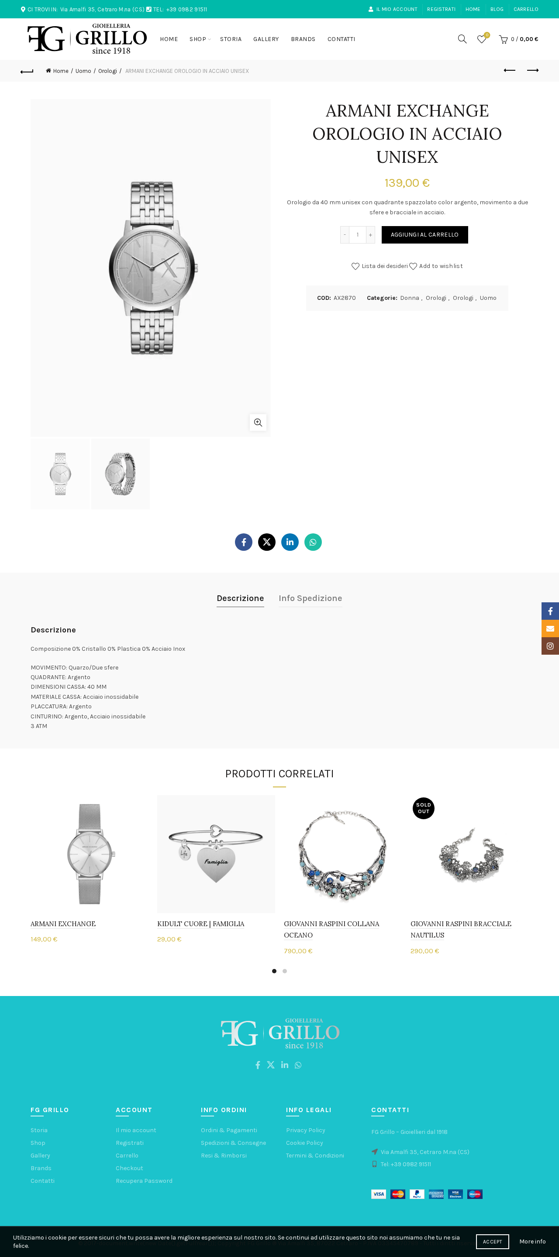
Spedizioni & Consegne (233, 1143)
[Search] (462, 38)
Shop (198, 39)
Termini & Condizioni (315, 1155)
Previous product (510, 70)
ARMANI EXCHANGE (63, 924)
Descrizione (240, 598)
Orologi (107, 71)
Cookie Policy (304, 1143)
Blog (497, 9)
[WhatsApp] (313, 542)
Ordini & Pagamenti (229, 1130)
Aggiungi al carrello (425, 234)
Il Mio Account (397, 9)
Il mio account (136, 1130)
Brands (303, 39)
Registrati (441, 9)
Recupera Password (144, 1181)
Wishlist (487, 35)
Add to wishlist (441, 266)
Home (473, 9)
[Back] (27, 70)
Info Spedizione (310, 598)
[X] (267, 542)
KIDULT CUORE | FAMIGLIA (200, 924)
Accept (492, 1242)
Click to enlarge (258, 422)
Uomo (83, 71)
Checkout (129, 1168)
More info (532, 1241)
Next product (532, 70)
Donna (409, 298)
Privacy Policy (305, 1130)
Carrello (526, 9)
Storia (231, 39)
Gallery (266, 39)
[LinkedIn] (290, 542)
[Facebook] (243, 542)
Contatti (341, 39)
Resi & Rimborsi (224, 1155)
